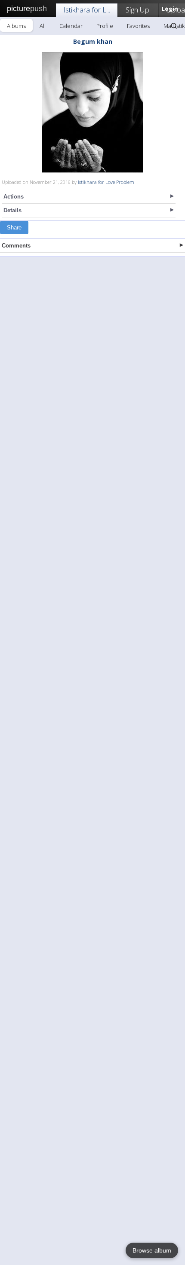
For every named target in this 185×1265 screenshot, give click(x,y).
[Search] (174, 26)
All (43, 26)
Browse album (152, 1250)
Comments (16, 245)
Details (12, 210)
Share (14, 227)
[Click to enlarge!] (92, 112)
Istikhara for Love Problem (106, 182)
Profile (104, 26)
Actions (13, 196)
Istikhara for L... (86, 10)
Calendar (71, 26)
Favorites (138, 26)
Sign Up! (138, 10)
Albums (16, 26)
